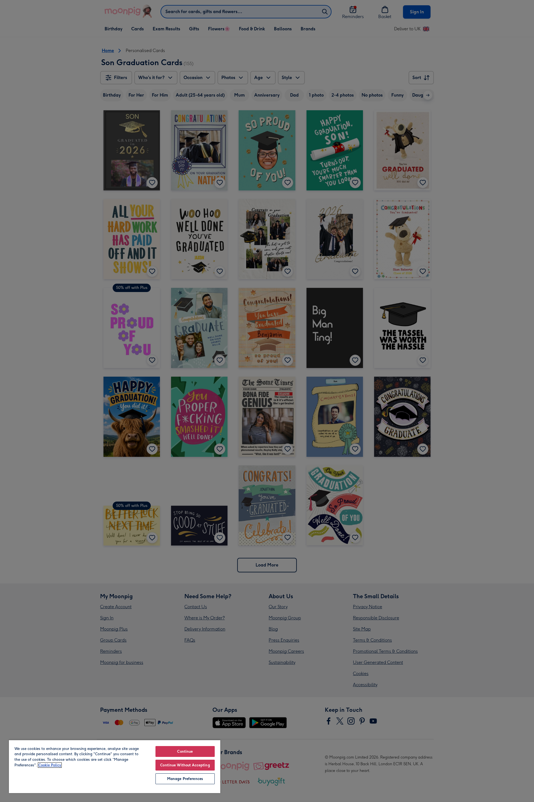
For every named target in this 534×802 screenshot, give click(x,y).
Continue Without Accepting (185, 765)
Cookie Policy (49, 765)
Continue (185, 751)
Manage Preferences (185, 779)
